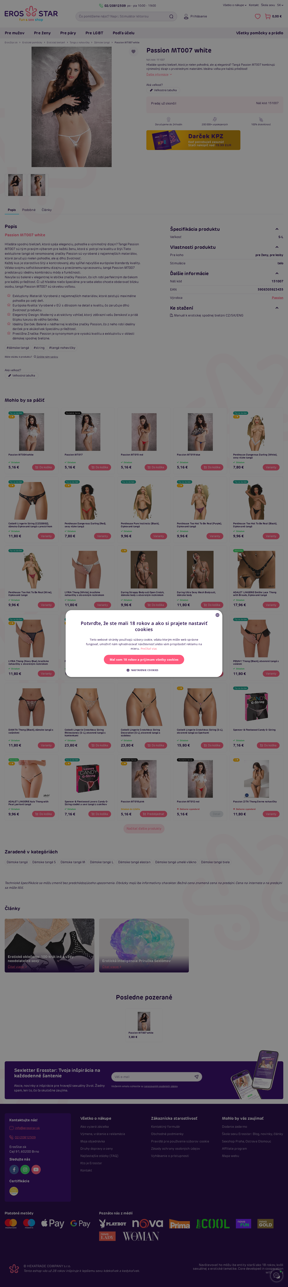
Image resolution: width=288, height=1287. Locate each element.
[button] (144, 670)
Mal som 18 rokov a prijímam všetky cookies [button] (144, 659)
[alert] (144, 643)
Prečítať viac (149, 648)
